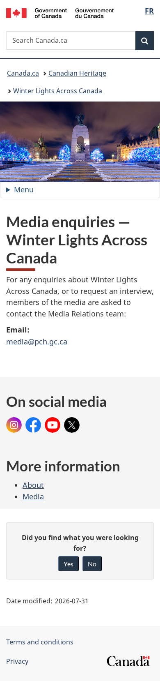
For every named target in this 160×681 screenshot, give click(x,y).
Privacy (17, 661)
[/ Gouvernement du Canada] (60, 12)
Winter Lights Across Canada (57, 90)
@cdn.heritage (14, 422)
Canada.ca (23, 73)
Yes (68, 564)
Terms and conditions (39, 641)
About (33, 485)
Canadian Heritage (77, 73)
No (92, 564)
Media (33, 496)
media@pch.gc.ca (36, 341)
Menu (33, 191)
